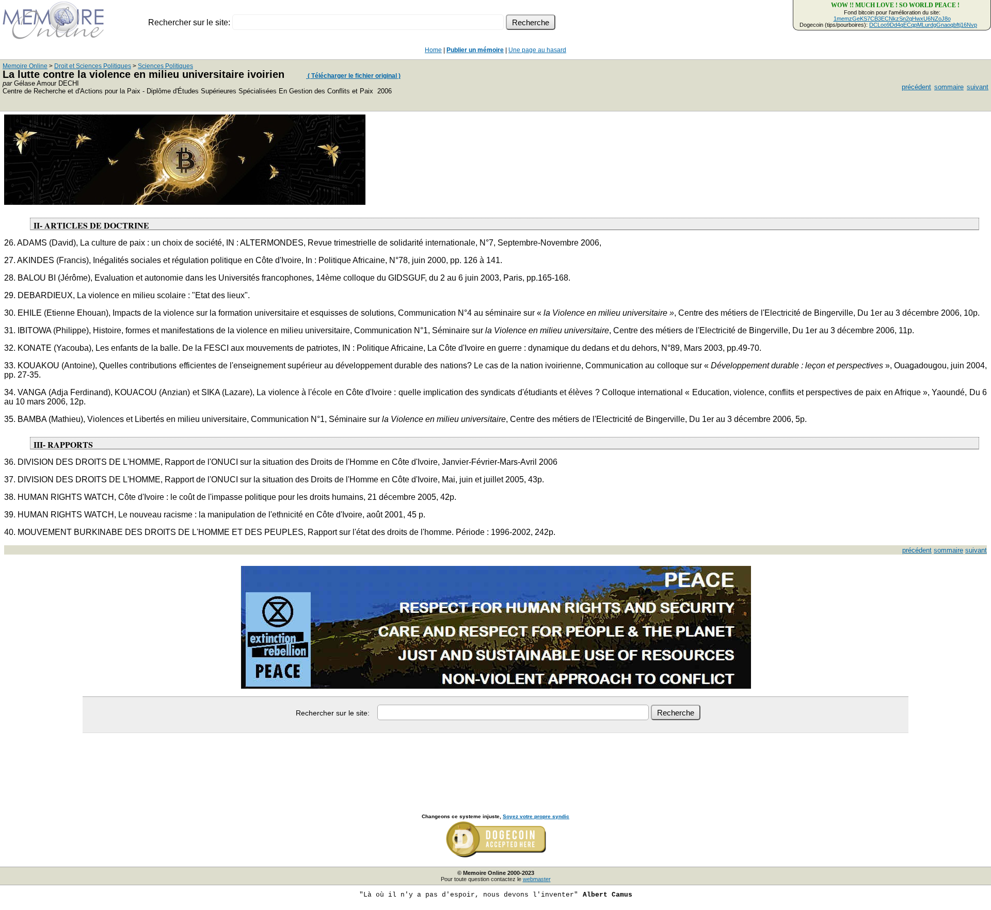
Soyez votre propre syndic (536, 816)
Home (433, 50)
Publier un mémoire (475, 50)
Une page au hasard (537, 50)
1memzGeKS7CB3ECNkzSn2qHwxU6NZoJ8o (892, 18)
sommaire (949, 87)
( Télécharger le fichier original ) (353, 75)
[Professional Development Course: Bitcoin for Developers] (184, 202)
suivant (977, 87)
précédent (916, 87)
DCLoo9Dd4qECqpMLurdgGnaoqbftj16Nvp (923, 25)
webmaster (537, 879)
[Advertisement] (495, 762)
